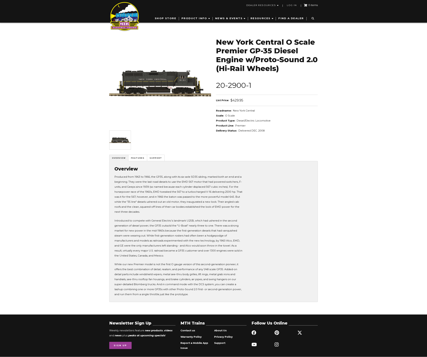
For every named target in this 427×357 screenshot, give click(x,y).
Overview (119, 158)
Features (137, 158)
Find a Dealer (291, 18)
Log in (292, 5)
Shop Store (165, 18)
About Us (220, 330)
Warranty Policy (191, 336)
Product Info (194, 18)
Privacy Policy (223, 336)
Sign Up (120, 345)
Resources (261, 18)
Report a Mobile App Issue (194, 345)
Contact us (187, 330)
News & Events (229, 18)
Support (156, 158)
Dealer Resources (261, 5)
